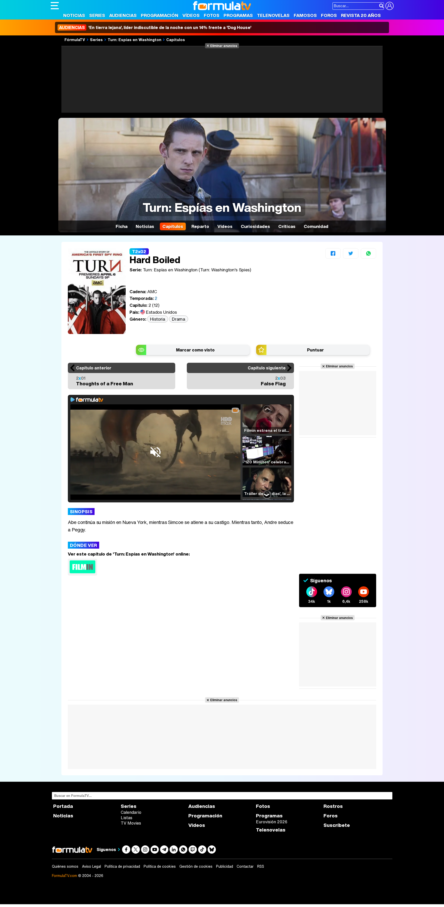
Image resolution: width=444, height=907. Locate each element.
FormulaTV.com (64, 875)
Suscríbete (336, 825)
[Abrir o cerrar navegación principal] (55, 5)
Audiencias (123, 15)
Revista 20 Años (361, 15)
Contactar (245, 866)
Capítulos (175, 39)
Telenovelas (273, 15)
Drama (178, 319)
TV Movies (131, 823)
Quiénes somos (65, 866)
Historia (157, 319)
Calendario (131, 812)
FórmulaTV (74, 39)
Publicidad (224, 866)
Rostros (333, 806)
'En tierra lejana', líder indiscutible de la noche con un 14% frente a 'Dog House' (155, 27)
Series (97, 15)
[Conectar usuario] (389, 6)
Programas (238, 15)
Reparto (200, 226)
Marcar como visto (195, 350)
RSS (260, 866)
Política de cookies (160, 866)
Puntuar (315, 350)
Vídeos (191, 15)
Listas (126, 818)
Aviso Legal (91, 866)
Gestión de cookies (195, 866)
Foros (329, 15)
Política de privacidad (122, 866)
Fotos (211, 15)
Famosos (305, 15)
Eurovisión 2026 (271, 822)
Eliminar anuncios (223, 45)
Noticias (74, 15)
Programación (159, 15)
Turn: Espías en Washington (134, 39)
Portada (63, 806)
